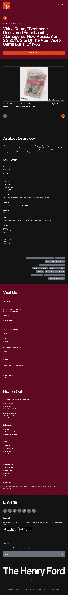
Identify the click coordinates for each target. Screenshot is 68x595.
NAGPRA (10, 589)
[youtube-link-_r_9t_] (24, 511)
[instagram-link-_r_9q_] (10, 511)
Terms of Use (55, 589)
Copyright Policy (28, 589)
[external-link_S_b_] (34, 406)
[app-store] (10, 529)
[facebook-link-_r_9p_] (5, 511)
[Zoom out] (53, 99)
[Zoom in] (49, 99)
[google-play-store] (25, 529)
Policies (18, 589)
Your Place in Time (23, 205)
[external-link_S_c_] (34, 408)
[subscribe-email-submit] (62, 554)
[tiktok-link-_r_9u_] (29, 511)
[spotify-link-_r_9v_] (34, 511)
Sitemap (46, 589)
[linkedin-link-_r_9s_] (19, 511)
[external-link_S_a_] (34, 404)
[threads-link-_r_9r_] (15, 511)
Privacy (39, 589)
